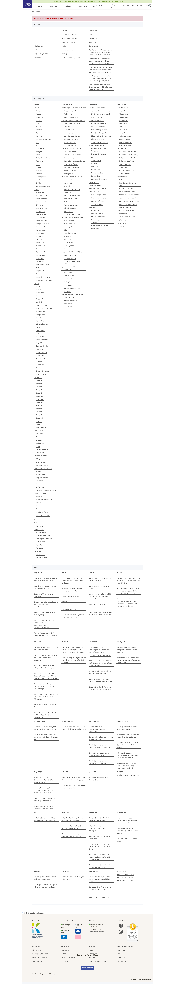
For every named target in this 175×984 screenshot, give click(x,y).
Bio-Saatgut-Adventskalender (101, 114)
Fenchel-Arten (41, 214)
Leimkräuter (40, 321)
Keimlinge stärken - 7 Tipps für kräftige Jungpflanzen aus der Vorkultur (127, 649)
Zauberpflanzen (69, 192)
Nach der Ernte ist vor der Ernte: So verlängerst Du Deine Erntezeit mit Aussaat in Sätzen (128, 580)
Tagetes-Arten (41, 271)
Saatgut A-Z (38, 377)
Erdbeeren (39, 434)
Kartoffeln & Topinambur (44, 139)
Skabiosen (39, 349)
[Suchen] (115, 6)
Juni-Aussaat (123, 126)
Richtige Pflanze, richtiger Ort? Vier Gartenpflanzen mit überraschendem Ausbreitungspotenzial (45, 624)
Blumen (36, 283)
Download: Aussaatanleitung (128, 155)
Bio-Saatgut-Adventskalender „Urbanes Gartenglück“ (99, 754)
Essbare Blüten (69, 297)
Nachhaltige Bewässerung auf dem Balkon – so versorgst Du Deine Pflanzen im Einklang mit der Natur (73, 649)
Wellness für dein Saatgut (127, 198)
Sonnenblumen (41, 352)
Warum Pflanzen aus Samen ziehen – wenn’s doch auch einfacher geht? (74, 728)
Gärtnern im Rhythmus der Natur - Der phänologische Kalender (100, 866)
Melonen (39, 437)
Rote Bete (39, 161)
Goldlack (39, 302)
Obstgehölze (40, 459)
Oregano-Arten (41, 249)
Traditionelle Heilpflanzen (72, 123)
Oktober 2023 (121, 871)
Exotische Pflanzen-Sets (99, 179)
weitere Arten (40, 487)
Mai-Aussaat (123, 123)
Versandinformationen (69, 38)
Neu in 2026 (68, 272)
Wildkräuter (68, 304)
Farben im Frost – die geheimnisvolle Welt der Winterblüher (97, 729)
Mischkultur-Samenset (71, 167)
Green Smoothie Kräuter (72, 288)
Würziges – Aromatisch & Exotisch (73, 294)
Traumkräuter (68, 180)
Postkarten (95, 210)
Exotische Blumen (70, 258)
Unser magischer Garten (125, 874)
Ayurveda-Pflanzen (70, 133)
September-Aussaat (125, 136)
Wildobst (39, 440)
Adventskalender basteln (99, 117)
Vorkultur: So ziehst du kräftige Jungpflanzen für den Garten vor (45, 819)
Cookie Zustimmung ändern (71, 58)
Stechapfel (39, 481)
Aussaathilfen (121, 148)
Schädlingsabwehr (70, 208)
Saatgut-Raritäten (70, 255)
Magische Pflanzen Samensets (46, 490)
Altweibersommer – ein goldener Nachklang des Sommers (45, 799)
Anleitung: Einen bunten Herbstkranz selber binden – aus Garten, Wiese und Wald (127, 755)
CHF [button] (121, 6)
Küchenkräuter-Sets (43, 277)
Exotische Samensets (43, 515)
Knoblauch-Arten (42, 227)
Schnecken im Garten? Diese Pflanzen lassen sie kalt (98, 778)
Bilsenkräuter (40, 474)
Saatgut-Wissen (122, 177)
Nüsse (38, 446)
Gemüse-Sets (95, 157)
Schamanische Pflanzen (72, 189)
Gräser (66, 230)
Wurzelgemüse (41, 177)
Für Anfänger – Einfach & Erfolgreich (74, 108)
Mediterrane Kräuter (70, 301)
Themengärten (69, 246)
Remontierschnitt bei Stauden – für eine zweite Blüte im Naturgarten (73, 778)
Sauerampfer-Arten (42, 264)
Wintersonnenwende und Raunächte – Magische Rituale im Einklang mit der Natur (128, 820)
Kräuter (36, 189)
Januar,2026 (121, 642)
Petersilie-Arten (41, 252)
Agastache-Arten (41, 192)
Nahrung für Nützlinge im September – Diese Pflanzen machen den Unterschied (43, 790)
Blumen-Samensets (42, 371)
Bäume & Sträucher (40, 456)
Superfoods (68, 285)
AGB (90, 34)
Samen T (39, 424)
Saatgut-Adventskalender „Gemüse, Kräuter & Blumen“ (101, 738)
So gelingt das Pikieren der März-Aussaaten (45, 705)
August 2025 (38, 772)
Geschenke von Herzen (99, 198)
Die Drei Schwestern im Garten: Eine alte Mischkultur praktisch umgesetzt (46, 657)
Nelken (38, 333)
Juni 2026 (92, 573)
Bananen (39, 496)
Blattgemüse (40, 117)
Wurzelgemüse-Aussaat (126, 170)
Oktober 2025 (94, 721)
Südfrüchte (40, 443)
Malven (38, 327)
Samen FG (39, 396)
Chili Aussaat (123, 167)
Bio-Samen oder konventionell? (129, 195)
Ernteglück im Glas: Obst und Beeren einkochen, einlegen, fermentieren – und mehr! (126, 765)
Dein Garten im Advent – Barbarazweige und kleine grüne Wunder (128, 830)
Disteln (38, 289)
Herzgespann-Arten (42, 224)
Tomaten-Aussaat (125, 164)
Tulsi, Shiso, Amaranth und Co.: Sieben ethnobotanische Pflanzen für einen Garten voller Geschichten (46, 676)
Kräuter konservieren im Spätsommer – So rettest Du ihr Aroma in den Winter (44, 779)
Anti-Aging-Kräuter (70, 142)
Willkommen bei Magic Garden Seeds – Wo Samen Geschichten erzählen (100, 879)
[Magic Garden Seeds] (27, 6)
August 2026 (38, 573)
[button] (128, 5)
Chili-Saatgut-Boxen (98, 126)
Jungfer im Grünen (42, 305)
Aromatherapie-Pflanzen (72, 136)
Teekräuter (67, 126)
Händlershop (38, 46)
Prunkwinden (40, 336)
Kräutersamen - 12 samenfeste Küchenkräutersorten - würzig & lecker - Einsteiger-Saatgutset (100, 78)
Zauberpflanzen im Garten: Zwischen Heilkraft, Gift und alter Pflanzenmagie (45, 686)
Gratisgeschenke (67, 50)
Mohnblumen (40, 330)
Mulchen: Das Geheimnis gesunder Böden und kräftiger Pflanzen (73, 835)
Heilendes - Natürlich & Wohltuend (73, 120)
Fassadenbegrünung (71, 205)
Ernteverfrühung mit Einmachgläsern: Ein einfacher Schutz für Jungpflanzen (99, 649)
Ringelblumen (41, 343)
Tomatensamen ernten (126, 207)
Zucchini (39, 180)
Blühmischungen (69, 224)
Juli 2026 (65, 573)
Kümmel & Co (40, 236)
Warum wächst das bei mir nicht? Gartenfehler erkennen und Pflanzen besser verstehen (100, 596)
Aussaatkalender (122, 108)
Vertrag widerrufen (87, 968)
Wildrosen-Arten (41, 462)
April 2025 (37, 812)
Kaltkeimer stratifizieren (127, 161)
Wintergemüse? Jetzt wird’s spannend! (98, 605)
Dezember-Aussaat (125, 145)
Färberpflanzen (69, 276)
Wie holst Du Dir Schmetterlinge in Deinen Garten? (73, 878)
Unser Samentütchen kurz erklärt (127, 184)
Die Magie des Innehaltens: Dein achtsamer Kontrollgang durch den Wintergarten (46, 737)
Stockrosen (40, 355)
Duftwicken (40, 293)
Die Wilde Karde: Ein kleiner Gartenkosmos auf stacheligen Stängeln (72, 599)
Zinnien (38, 368)
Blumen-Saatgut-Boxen (99, 123)
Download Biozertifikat (96, 932)
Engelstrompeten (42, 478)
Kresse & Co (40, 233)
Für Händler (38, 551)
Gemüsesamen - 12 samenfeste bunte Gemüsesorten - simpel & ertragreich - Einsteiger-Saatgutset (100, 61)
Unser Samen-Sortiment (125, 880)
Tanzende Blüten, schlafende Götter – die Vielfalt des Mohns (74, 786)
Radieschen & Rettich (43, 158)
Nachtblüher (68, 236)
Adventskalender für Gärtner (101, 111)
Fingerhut (39, 299)
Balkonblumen (69, 221)
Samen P (39, 415)
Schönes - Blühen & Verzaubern (72, 217)
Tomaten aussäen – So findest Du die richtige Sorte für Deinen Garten (101, 680)
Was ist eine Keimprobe (127, 192)
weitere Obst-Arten (42, 449)
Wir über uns (66, 31)
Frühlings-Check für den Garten (100, 655)
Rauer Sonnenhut (42, 340)
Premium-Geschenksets (97, 145)
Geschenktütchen (97, 214)
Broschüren (95, 228)
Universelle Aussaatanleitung (128, 152)
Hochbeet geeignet (70, 170)
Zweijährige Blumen (70, 249)
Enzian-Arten (40, 211)
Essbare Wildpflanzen (71, 164)
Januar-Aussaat (124, 111)
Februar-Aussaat (124, 114)
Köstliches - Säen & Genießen (71, 148)
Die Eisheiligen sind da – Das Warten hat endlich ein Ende (46, 648)
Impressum (93, 31)
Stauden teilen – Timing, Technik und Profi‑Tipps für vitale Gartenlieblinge (45, 715)
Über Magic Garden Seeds (125, 210)
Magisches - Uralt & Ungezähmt (72, 177)
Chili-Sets (94, 163)
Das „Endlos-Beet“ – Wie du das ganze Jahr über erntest (99, 819)
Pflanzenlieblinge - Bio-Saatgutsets (99, 149)
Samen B (39, 383)
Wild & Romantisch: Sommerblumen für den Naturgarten (97, 828)
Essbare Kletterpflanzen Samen (74, 161)
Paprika (38, 155)
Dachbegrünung (69, 202)
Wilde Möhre (40, 365)
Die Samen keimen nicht (127, 180)
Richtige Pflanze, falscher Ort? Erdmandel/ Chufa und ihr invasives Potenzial (46, 635)
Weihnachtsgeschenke (98, 195)
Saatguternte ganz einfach (128, 204)
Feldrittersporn (41, 296)
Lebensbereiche (41, 374)
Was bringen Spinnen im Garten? (128, 775)
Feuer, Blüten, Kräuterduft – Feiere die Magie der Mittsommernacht (100, 613)
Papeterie (92, 207)
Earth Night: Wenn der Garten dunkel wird (44, 595)
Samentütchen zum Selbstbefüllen (98, 221)
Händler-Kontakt (41, 557)
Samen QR (39, 418)
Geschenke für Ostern (98, 201)
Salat (38, 164)
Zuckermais (40, 148)
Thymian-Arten (41, 274)
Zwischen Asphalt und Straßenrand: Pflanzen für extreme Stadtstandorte (46, 604)
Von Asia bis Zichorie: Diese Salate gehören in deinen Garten (73, 827)
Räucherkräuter (69, 186)
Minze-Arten (40, 242)
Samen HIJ (39, 399)
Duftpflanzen (68, 239)
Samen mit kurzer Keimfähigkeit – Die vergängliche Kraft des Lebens (45, 728)
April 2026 (37, 642)
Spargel (38, 167)
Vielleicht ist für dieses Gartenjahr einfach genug (45, 613)
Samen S (39, 421)
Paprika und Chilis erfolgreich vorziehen (99, 898)
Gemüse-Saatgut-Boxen (99, 130)
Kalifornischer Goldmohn (44, 308)
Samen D (39, 390)
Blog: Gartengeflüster (41, 54)
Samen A (39, 380)
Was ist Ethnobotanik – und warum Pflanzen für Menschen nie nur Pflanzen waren (46, 696)
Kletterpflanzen (69, 282)
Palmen (38, 503)
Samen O (39, 412)
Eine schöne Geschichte (127, 217)
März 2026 (65, 642)
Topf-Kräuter (68, 114)
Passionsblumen (41, 506)
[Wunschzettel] (132, 5)
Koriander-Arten (41, 230)
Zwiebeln (39, 183)
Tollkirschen (40, 484)
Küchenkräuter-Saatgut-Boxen (101, 136)
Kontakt (64, 46)
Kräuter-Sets (95, 170)
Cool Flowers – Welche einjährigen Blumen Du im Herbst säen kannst (45, 579)
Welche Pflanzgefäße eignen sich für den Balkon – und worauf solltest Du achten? (74, 660)
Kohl (37, 142)
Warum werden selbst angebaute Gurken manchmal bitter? (73, 616)
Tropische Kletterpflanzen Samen (72, 262)
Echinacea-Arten (41, 208)
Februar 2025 (93, 812)
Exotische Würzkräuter (71, 307)
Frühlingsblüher (69, 242)
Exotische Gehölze (42, 465)
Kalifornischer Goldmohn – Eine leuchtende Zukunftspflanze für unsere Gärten (99, 857)
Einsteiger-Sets (94, 182)
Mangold (39, 152)
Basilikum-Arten (41, 199)
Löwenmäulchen (42, 324)
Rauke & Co (40, 258)
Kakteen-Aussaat (124, 174)
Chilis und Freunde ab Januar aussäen (127, 840)
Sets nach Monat (97, 204)
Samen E (39, 393)
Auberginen (40, 114)
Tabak (38, 509)
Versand (58, 974)
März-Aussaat (123, 117)
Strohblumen (40, 358)
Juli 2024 (37, 871)
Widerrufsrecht (94, 42)
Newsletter (37, 58)
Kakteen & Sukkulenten (44, 499)
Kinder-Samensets (95, 185)
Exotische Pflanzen (40, 493)
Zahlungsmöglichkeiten (69, 34)
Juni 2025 (92, 772)
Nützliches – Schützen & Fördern (72, 195)
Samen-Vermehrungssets (97, 188)
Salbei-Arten (40, 261)
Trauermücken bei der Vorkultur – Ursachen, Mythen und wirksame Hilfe (100, 689)
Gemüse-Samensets (43, 186)
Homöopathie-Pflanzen (71, 139)
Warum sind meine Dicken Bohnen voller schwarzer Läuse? (101, 579)
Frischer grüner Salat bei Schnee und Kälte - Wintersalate (45, 878)
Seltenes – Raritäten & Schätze (72, 252)
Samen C (39, 387)
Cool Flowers (68, 279)
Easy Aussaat (93, 46)
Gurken (38, 133)
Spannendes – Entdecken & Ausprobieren (71, 268)
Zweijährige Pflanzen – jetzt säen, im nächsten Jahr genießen (74, 589)
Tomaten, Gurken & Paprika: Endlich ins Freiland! (101, 837)
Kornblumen (40, 318)
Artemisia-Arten (41, 195)
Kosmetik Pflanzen (70, 145)
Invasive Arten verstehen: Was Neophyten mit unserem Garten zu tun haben (73, 580)
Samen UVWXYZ (41, 427)
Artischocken (40, 111)
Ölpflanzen (67, 291)
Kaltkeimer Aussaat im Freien (129, 158)
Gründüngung (68, 211)
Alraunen (39, 471)
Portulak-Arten (41, 255)
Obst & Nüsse (38, 431)
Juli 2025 (65, 772)
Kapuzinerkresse (41, 311)
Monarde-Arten (41, 246)
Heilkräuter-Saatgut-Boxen (100, 133)
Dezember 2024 (122, 812)
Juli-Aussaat (123, 130)
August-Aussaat (124, 133)
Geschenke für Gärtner (96, 120)
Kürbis (38, 145)
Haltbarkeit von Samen (126, 188)
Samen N (39, 409)
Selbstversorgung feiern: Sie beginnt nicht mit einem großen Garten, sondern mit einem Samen (129, 590)
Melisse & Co (40, 239)
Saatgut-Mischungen (71, 117)
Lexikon (36, 50)
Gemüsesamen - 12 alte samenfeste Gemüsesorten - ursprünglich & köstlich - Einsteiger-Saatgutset (101, 52)
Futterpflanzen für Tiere (72, 214)
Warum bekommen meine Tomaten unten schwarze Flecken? (74, 608)
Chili (37, 123)
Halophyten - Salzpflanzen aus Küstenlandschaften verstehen (44, 666)
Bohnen (39, 120)
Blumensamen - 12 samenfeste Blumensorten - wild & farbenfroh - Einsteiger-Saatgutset (101, 87)
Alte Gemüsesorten (70, 152)
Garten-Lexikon (122, 223)
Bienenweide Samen (71, 199)
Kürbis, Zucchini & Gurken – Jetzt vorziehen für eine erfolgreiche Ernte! (100, 846)
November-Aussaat (125, 142)
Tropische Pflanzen (42, 512)
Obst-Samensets (41, 452)
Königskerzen (40, 315)
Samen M (39, 405)
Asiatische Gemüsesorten (72, 155)
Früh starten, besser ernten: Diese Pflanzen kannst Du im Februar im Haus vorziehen (128, 660)
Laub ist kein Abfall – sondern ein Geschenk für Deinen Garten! (128, 736)
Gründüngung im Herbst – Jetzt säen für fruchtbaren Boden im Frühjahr (127, 745)
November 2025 (67, 721)
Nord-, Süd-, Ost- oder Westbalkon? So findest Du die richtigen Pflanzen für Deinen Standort (101, 663)
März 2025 (65, 812)
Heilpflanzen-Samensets (44, 280)
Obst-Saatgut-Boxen (98, 139)
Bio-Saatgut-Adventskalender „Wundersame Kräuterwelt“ (99, 762)
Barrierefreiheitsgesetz (69, 42)
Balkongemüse (69, 158)
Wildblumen (40, 362)
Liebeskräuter (68, 183)
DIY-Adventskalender (98, 217)
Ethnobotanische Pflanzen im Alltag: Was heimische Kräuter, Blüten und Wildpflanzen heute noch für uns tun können (127, 602)
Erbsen (38, 126)
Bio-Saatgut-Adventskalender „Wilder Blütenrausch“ (126, 728)
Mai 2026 (120, 573)
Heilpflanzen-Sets (97, 173)
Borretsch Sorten (42, 202)
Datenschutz (93, 38)
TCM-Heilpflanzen (69, 130)
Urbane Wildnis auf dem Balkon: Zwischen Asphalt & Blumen (100, 672)
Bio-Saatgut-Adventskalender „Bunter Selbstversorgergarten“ (99, 746)
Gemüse (37, 108)
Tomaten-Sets (96, 160)
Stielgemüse (40, 170)
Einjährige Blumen (70, 227)
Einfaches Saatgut (70, 111)
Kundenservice (39, 529)
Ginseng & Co (40, 217)
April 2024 (65, 871)
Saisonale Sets (94, 192)
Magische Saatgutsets (98, 154)
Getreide (39, 130)
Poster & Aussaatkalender (100, 225)
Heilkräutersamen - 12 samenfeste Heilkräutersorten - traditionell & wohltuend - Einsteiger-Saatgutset (100, 69)
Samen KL (39, 402)
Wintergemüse (69, 174)
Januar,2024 (93, 871)
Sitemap (64, 54)
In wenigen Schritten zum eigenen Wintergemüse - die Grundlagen (45, 886)
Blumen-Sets (95, 176)
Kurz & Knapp (40, 526)
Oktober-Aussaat (124, 139)
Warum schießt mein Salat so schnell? (99, 587)
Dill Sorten (39, 205)
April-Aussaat (123, 120)
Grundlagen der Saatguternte (129, 201)
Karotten (39, 136)
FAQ (35, 523)
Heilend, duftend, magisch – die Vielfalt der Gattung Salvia (72, 819)
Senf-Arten (39, 267)
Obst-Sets (94, 167)
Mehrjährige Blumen (70, 233)
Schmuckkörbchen (42, 346)
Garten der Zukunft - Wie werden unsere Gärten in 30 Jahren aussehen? (100, 889)
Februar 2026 (93, 642)
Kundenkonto (41, 532)
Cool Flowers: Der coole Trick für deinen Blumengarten (45, 587)
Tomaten (39, 174)
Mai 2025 (120, 772)
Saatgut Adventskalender (97, 108)
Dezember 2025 (39, 721)
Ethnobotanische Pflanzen (43, 468)
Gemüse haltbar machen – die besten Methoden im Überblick (44, 807)
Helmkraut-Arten (42, 221)
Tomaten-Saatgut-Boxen (99, 142)
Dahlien (38, 286)
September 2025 (122, 721)
